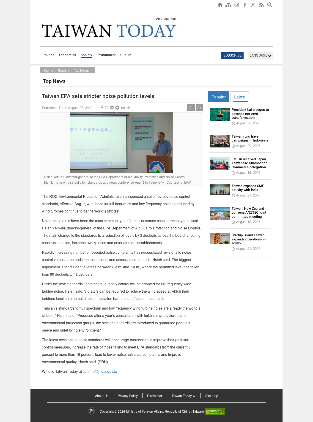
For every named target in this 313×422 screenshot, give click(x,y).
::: (41, 12)
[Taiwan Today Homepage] (220, 4)
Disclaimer (154, 395)
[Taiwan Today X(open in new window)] (253, 4)
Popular (218, 97)
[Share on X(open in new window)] (106, 107)
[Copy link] (128, 107)
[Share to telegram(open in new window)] (117, 107)
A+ (199, 107)
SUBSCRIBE (232, 55)
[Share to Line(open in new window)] (112, 107)
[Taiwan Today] (109, 30)
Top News (81, 70)
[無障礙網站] (215, 411)
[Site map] (228, 4)
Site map (211, 395)
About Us (101, 395)
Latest (239, 97)
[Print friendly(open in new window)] (123, 107)
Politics (48, 55)
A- (191, 107)
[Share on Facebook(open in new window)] (102, 107)
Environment (106, 55)
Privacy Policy (128, 395)
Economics (67, 55)
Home (48, 70)
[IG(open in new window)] (236, 4)
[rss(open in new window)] (261, 4)
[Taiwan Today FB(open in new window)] (245, 4)
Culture (125, 55)
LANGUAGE (259, 55)
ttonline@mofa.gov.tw (100, 371)
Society (86, 55)
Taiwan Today (182, 395)
